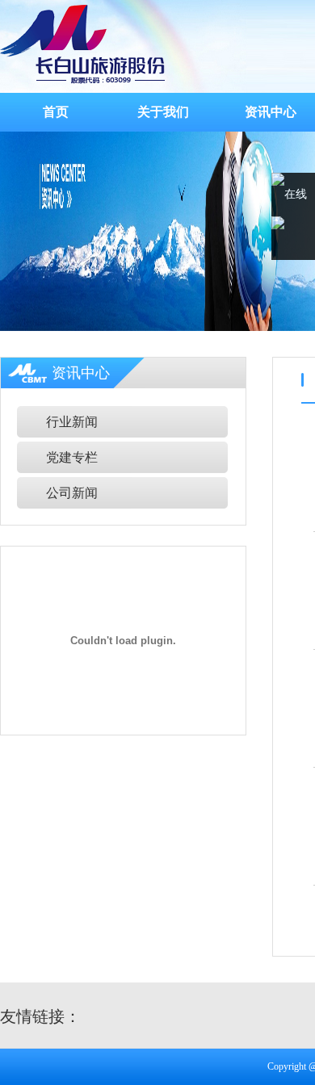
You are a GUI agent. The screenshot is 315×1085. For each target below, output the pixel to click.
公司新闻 (72, 493)
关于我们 (163, 112)
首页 (56, 112)
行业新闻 (72, 422)
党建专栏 (72, 457)
